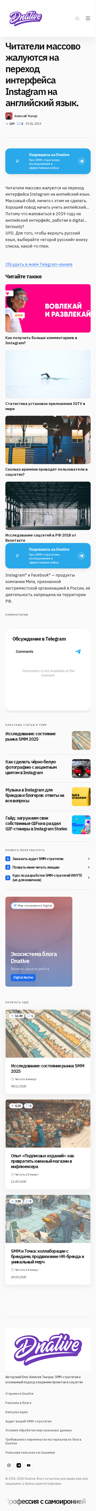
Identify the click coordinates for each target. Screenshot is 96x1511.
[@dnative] (18, 1465)
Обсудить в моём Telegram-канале (39, 264)
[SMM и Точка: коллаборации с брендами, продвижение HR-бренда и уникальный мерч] (48, 1219)
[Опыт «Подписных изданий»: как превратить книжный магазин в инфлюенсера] (48, 1124)
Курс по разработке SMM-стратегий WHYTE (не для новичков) (47, 877)
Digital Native (23, 977)
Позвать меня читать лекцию (36, 867)
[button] (77, 18)
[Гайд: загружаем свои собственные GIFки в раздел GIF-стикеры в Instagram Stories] (81, 824)
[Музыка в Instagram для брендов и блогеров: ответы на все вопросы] (81, 796)
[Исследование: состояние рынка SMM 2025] (81, 740)
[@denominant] (9, 1465)
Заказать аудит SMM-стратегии (38, 858)
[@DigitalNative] (28, 1465)
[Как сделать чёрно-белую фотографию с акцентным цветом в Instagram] (81, 768)
